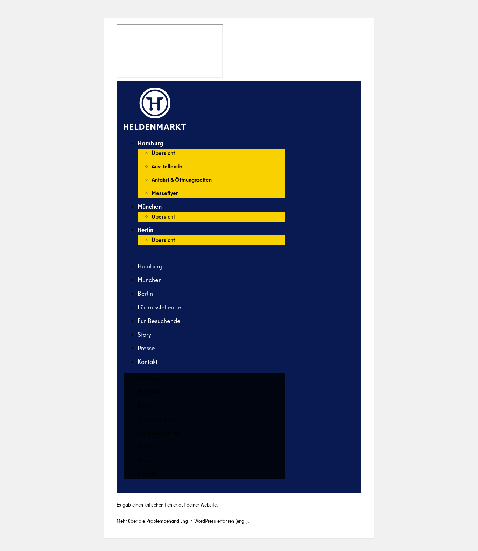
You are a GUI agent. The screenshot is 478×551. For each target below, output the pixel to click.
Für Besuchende (159, 320)
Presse (146, 348)
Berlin (145, 230)
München (150, 206)
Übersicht (163, 153)
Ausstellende (167, 166)
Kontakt (147, 361)
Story (144, 334)
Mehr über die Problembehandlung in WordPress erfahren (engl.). (183, 520)
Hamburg (150, 143)
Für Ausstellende (159, 307)
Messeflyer (165, 193)
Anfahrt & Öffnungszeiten (182, 180)
